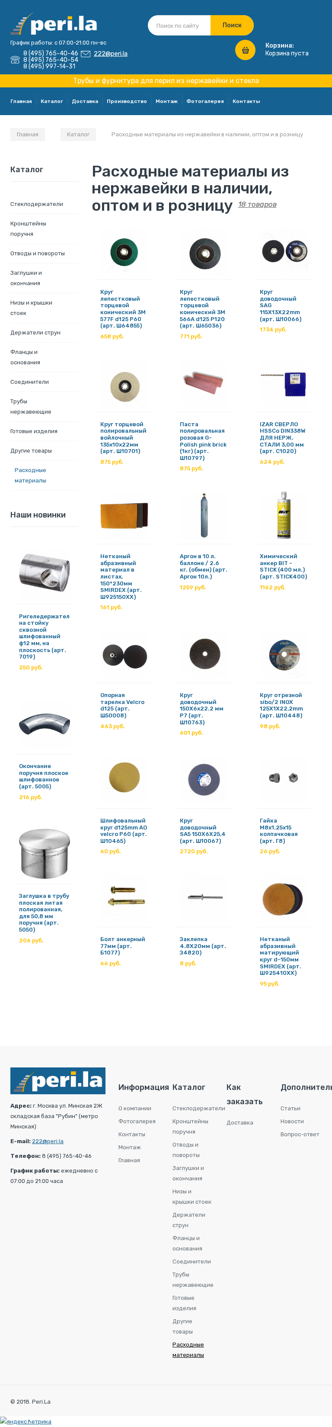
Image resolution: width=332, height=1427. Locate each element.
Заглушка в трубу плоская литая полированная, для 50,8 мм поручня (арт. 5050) (44, 913)
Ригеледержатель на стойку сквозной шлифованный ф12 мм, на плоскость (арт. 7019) (44, 636)
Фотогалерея (205, 101)
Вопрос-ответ (300, 1134)
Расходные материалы (30, 475)
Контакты (246, 101)
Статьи (290, 1108)
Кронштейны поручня (28, 228)
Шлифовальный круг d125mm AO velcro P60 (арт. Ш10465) (123, 830)
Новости (292, 1121)
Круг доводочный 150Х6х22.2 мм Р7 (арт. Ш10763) (201, 708)
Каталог (52, 101)
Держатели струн (35, 332)
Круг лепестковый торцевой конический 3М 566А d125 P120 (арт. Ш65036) (202, 309)
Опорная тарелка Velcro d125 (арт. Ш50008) (122, 705)
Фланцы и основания (25, 357)
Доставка (85, 101)
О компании (134, 1108)
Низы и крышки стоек (31, 307)
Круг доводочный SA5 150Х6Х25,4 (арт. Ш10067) (203, 830)
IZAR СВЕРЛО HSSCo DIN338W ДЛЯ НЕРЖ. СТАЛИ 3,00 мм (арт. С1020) (283, 437)
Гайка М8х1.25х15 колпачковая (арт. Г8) (279, 830)
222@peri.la (111, 54)
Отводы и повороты (37, 253)
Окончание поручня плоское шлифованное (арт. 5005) (43, 776)
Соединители (29, 382)
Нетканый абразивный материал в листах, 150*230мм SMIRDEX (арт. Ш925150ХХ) (121, 576)
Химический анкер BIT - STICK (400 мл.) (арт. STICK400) (283, 566)
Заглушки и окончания (26, 278)
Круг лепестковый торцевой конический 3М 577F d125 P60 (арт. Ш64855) (123, 309)
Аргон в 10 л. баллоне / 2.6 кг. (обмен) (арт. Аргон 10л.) (203, 566)
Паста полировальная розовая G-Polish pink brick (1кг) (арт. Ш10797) (203, 441)
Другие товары (31, 450)
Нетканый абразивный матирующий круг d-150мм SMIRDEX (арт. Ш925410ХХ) (280, 956)
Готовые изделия (33, 431)
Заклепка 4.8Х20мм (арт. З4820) (203, 946)
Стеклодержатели (36, 204)
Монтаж (167, 101)
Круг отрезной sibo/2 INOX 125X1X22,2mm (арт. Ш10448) (281, 705)
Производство (127, 101)
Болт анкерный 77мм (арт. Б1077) (122, 946)
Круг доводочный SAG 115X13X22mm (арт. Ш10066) (280, 305)
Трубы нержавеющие (30, 406)
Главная (21, 101)
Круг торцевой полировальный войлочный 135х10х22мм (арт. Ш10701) (123, 437)
